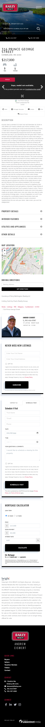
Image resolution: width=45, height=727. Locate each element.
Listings (9, 307)
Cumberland (29, 307)
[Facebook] (5, 704)
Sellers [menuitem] (7, 662)
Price (6, 522)
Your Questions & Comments (14, 446)
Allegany (21, 307)
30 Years (10, 516)
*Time (6, 438)
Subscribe (17, 385)
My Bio (33, 325)
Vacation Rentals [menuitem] (10, 665)
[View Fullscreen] (4, 258)
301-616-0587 (11, 38)
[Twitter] (15, 704)
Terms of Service (15, 493)
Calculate (22, 548)
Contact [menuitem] (7, 670)
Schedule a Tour (31, 403)
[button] (37, 28)
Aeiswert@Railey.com (14, 686)
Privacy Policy (28, 377)
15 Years (19, 516)
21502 (37, 307)
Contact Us (13, 403)
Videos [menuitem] (7, 667)
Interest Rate (9, 536)
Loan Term (8, 510)
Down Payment (9, 529)
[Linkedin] (10, 704)
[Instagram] (19, 704)
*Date (6, 429)
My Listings (26, 323)
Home (3, 307)
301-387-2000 (34, 38)
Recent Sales (35, 323)
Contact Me (26, 325)
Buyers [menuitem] (7, 659)
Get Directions (22, 289)
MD (15, 307)
